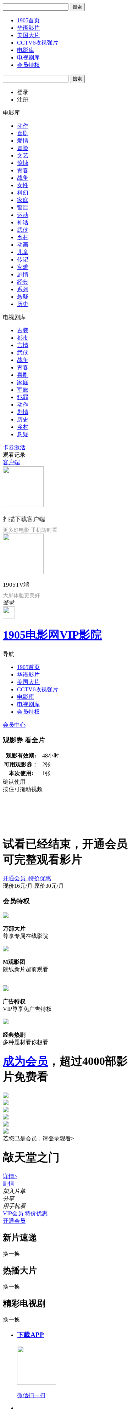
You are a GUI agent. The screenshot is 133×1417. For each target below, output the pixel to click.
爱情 (22, 141)
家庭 (22, 200)
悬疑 (22, 297)
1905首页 (28, 20)
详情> (10, 1176)
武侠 (22, 230)
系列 (22, 289)
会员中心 (14, 725)
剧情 (22, 274)
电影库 (25, 50)
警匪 (22, 208)
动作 (22, 126)
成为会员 (25, 1061)
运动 (22, 215)
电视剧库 (28, 57)
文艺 (22, 155)
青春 (22, 170)
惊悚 (22, 163)
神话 (22, 222)
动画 (22, 245)
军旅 (22, 390)
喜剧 (22, 133)
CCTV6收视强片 (37, 43)
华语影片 (28, 28)
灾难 (22, 267)
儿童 (22, 252)
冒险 (22, 148)
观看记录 (14, 455)
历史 (22, 304)
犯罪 (22, 397)
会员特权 (28, 65)
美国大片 (28, 35)
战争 (22, 178)
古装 (22, 330)
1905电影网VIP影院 (52, 634)
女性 (22, 185)
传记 (22, 260)
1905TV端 (16, 584)
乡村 (22, 237)
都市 (22, 338)
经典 (22, 282)
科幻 (22, 193)
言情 (22, 345)
